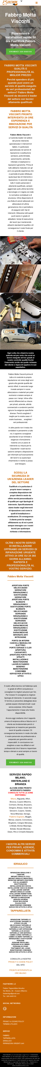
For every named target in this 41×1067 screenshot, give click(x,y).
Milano (13, 798)
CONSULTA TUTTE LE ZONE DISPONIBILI (20, 793)
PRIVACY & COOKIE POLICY (13, 1021)
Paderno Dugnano (16, 816)
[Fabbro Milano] (20, 335)
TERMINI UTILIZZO (10, 1024)
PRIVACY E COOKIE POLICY (20, 962)
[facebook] (5, 1009)
